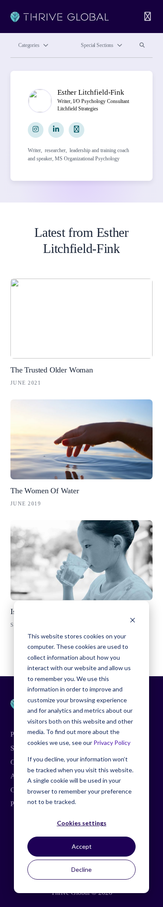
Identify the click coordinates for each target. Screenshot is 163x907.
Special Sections (97, 45)
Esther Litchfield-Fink (90, 92)
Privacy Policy (111, 742)
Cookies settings (81, 823)
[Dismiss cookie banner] (133, 619)
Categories (29, 45)
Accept (82, 846)
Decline (81, 869)
